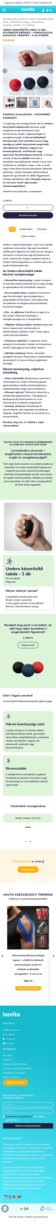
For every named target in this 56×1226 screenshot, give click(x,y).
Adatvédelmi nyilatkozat (14, 1072)
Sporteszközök (21, 19)
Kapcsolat (7, 1055)
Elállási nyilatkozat (11, 1077)
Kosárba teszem (28, 215)
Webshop (7, 1059)
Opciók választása (28, 988)
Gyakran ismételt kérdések (15, 1064)
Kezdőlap (7, 19)
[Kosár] (47, 10)
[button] (4, 10)
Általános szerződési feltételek (17, 1068)
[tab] (12, 229)
